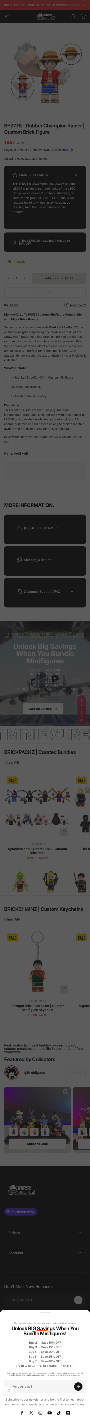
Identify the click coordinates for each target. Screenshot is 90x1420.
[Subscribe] (78, 1386)
